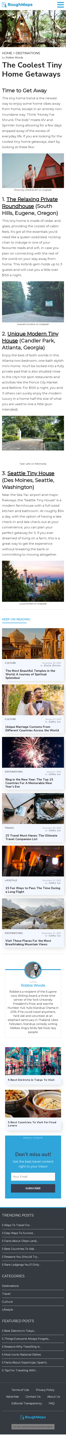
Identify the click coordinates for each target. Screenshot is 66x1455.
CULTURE (10, 663)
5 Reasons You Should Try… (20, 1256)
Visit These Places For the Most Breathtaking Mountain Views (28, 942)
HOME (7, 53)
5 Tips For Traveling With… (19, 1370)
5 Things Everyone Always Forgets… (26, 1338)
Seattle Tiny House (30, 473)
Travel (6, 1293)
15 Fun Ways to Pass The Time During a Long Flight (32, 890)
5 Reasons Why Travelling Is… (21, 1346)
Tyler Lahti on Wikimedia (33, 463)
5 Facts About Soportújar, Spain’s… (25, 1362)
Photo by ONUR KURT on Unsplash (33, 190)
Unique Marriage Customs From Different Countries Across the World (32, 728)
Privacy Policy (45, 1390)
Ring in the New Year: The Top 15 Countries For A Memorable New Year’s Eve (29, 783)
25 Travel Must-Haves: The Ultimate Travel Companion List (31, 837)
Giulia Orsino (52, 665)
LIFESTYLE (11, 880)
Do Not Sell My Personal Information (33, 1426)
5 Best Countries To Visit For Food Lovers (32, 1124)
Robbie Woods (14, 57)
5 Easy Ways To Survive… (18, 1233)
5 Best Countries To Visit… (19, 1248)
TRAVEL (9, 828)
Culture (7, 1301)
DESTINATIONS (28, 53)
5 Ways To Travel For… (17, 1225)
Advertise (12, 1396)
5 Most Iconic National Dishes (21, 1354)
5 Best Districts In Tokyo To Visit (31, 1080)
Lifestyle (7, 1309)
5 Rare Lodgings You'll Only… (21, 1264)
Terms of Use (20, 1390)
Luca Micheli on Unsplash (33, 603)
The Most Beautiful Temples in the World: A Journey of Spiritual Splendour (30, 674)
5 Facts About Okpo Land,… (20, 1241)
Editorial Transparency (27, 1403)
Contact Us (33, 1396)
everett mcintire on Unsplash (33, 324)
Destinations (10, 1286)
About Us (53, 1396)
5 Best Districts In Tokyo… (19, 1330)
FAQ (51, 1403)
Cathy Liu (55, 721)
